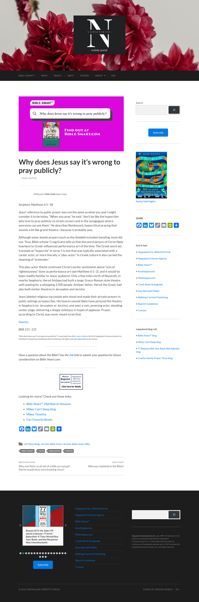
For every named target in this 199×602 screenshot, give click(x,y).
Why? (71, 75)
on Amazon (48, 404)
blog (147, 335)
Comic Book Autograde (150, 284)
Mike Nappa (29, 178)
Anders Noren (163, 589)
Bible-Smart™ (27, 75)
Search (139, 102)
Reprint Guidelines (148, 303)
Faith (41, 451)
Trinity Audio (49, 194)
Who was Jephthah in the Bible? (106, 464)
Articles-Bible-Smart (51, 444)
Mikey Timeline (36, 414)
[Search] (174, 110)
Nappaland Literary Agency (152, 258)
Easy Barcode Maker (149, 290)
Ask (113, 75)
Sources (23, 322)
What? (58, 75)
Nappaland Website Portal (43, 589)
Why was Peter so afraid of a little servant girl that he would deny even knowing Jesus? (44, 466)
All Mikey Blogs (32, 444)
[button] (20, 553)
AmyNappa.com (146, 271)
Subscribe (158, 132)
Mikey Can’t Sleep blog (41, 409)
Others (84, 75)
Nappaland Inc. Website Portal (154, 251)
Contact (142, 310)
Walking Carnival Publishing (153, 297)
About (99, 75)
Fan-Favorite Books (39, 419)
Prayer (69, 451)
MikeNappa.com (146, 277)
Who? (44, 75)
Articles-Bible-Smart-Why (76, 444)
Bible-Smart (27, 451)
